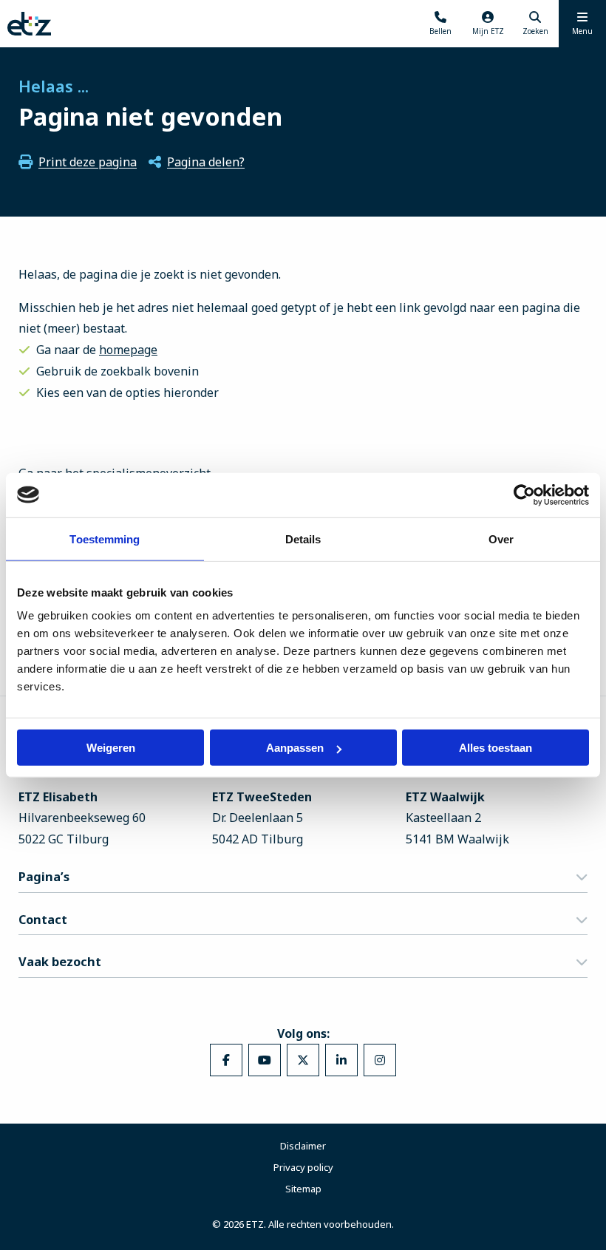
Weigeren (110, 747)
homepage (128, 350)
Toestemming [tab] (104, 538)
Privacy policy (303, 1167)
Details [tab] (303, 538)
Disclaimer (303, 1145)
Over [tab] (501, 538)
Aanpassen (295, 747)
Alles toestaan (495, 747)
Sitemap (303, 1188)
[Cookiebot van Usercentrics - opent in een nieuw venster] (524, 494)
